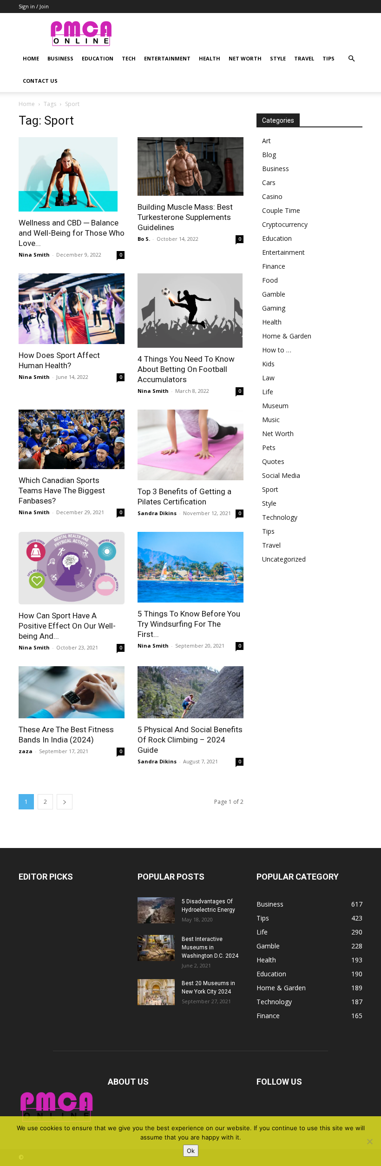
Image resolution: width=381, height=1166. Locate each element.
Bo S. (144, 238)
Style (278, 58)
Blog (269, 154)
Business (60, 58)
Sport (270, 489)
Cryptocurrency (285, 224)
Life (267, 391)
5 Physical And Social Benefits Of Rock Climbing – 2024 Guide (190, 740)
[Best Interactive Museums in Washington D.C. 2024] (156, 948)
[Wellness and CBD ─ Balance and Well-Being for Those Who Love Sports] (72, 174)
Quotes (273, 461)
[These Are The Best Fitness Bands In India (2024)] (72, 692)
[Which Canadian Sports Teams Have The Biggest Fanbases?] (72, 439)
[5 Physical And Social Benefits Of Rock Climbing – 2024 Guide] (190, 692)
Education (97, 58)
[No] (369, 1141)
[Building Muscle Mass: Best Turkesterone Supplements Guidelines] (190, 166)
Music (271, 419)
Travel (304, 58)
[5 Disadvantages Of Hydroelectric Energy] (156, 910)
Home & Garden (286, 335)
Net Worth (245, 58)
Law (268, 377)
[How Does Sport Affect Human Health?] (72, 308)
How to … (276, 349)
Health (209, 58)
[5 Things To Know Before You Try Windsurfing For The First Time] (190, 567)
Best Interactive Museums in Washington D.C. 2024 (210, 947)
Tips (328, 58)
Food (270, 280)
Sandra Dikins (157, 513)
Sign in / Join (34, 6)
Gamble (273, 294)
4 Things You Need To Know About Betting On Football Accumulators (186, 369)
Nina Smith (34, 254)
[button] (351, 58)
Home (31, 58)
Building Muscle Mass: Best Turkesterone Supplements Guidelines (185, 217)
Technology (279, 517)
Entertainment (167, 58)
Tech (129, 58)
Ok (191, 1150)
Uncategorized (284, 559)
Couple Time (281, 210)
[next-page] (64, 801)
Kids (268, 363)
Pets (269, 447)
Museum (275, 405)
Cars (269, 182)
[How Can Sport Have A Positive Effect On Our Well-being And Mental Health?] (72, 568)
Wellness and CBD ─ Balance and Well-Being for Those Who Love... (72, 233)
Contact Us (40, 80)
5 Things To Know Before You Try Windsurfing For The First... (189, 624)
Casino (272, 196)
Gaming (273, 308)
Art (266, 140)
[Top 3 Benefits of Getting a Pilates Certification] (190, 445)
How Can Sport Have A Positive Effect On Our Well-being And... (67, 626)
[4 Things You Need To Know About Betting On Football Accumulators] (190, 310)
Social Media (281, 475)
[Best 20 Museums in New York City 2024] (156, 992)
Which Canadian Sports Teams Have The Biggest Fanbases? (62, 490)
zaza (26, 751)
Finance (273, 266)
